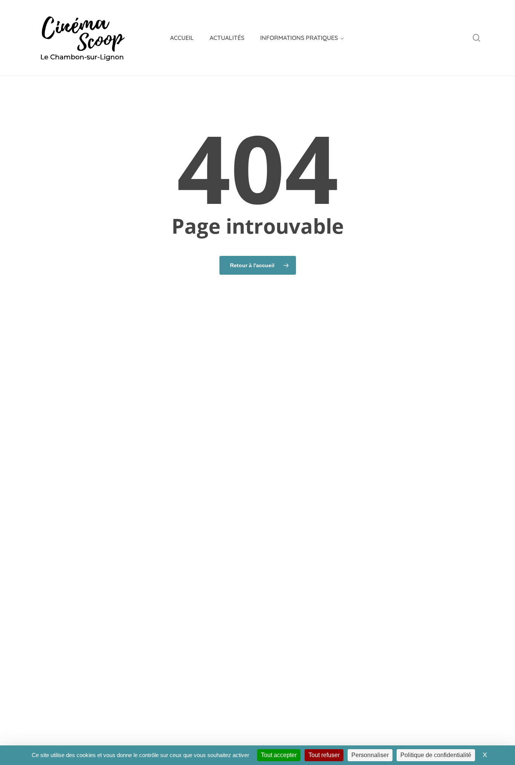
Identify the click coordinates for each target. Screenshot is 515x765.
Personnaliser (370, 755)
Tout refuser (324, 755)
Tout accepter (279, 755)
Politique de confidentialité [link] (435, 755)
